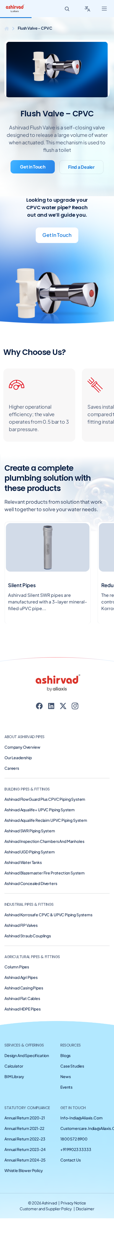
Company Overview (22, 746)
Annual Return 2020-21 (24, 1117)
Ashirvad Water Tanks (23, 862)
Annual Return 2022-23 (24, 1138)
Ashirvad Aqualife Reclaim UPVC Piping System (45, 820)
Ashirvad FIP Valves (21, 925)
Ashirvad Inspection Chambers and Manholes (44, 841)
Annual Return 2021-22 (24, 1128)
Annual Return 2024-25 (25, 1159)
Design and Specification (26, 1055)
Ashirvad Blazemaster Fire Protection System (44, 872)
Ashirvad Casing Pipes (23, 987)
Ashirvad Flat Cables (22, 998)
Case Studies (72, 1065)
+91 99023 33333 (75, 1149)
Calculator (13, 1065)
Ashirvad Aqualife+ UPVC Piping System (39, 809)
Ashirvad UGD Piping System (29, 851)
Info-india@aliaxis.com (81, 1117)
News (65, 1076)
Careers (11, 768)
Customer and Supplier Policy (46, 1208)
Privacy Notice (73, 1202)
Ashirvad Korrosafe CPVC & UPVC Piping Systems (48, 914)
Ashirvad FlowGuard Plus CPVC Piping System (44, 799)
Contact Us (70, 1159)
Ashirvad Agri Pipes (21, 977)
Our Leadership (18, 757)
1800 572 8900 (73, 1138)
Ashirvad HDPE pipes (22, 1008)
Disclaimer (85, 1208)
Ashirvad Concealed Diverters (30, 883)
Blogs (65, 1055)
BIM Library (14, 1076)
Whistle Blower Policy (23, 1170)
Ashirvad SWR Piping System (29, 830)
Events (66, 1086)
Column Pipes (16, 966)
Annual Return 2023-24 (25, 1149)
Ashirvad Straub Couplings (27, 935)
